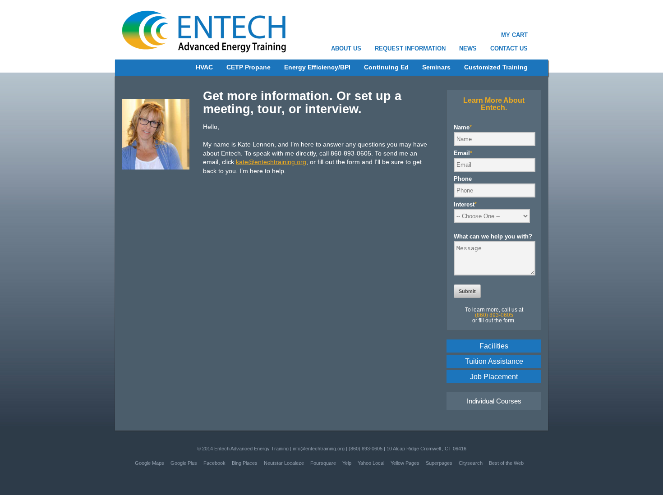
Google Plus (183, 463)
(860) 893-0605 (365, 448)
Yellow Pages (405, 463)
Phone (463, 178)
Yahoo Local (371, 463)
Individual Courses (494, 401)
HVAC (204, 67)
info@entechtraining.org (319, 448)
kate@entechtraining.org (271, 161)
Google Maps (149, 463)
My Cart (514, 35)
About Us (346, 48)
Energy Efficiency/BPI (317, 67)
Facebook (214, 463)
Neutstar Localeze (284, 463)
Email (463, 153)
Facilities (493, 346)
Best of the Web (506, 463)
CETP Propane (248, 67)
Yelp (346, 463)
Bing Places (245, 463)
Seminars (436, 67)
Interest (465, 204)
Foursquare (323, 463)
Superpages (439, 463)
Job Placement (494, 376)
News (468, 48)
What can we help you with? (493, 236)
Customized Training (496, 67)
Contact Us (509, 48)
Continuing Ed (386, 67)
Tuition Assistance (494, 361)
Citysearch (471, 463)
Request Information (410, 48)
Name (463, 127)
